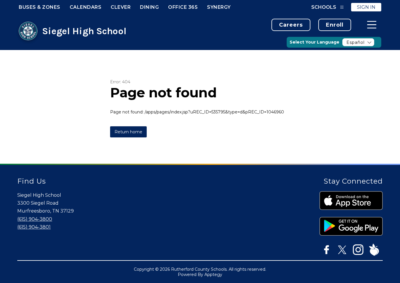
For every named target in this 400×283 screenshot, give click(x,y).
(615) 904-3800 (34, 219)
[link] (290, 25)
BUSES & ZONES (39, 7)
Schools (323, 7)
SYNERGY (219, 7)
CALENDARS (86, 7)
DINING (149, 7)
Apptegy (213, 274)
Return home (128, 131)
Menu (371, 24)
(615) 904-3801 (34, 227)
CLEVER (121, 7)
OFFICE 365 (183, 7)
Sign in (366, 7)
